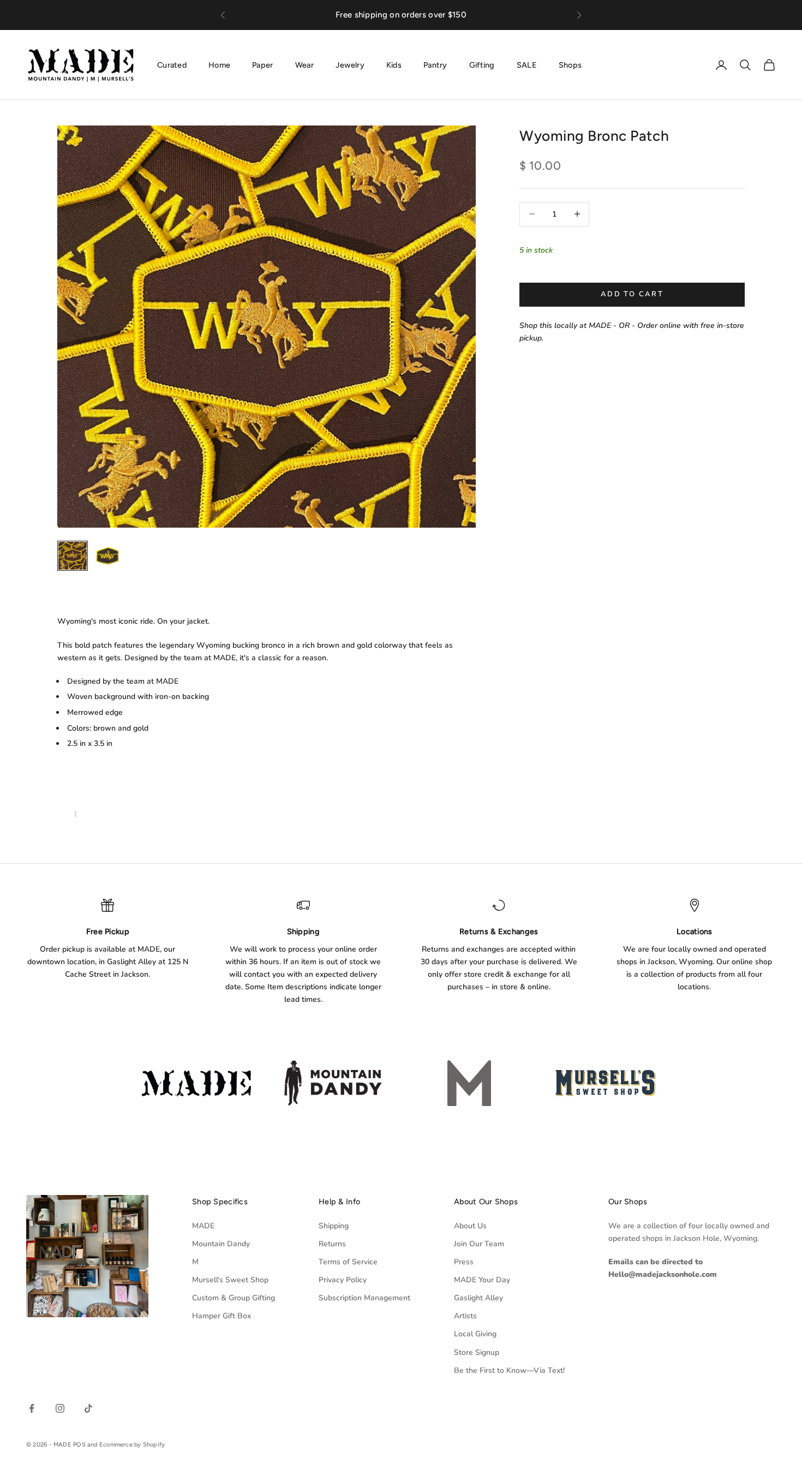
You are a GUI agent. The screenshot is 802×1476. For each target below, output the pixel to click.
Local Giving (475, 1334)
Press (464, 1262)
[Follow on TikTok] (88, 1408)
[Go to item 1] (72, 555)
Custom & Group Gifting (233, 1298)
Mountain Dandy (221, 1244)
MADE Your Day (482, 1280)
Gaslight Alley (478, 1298)
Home (219, 64)
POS (79, 1444)
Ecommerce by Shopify (132, 1444)
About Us (470, 1226)
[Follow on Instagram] (60, 1408)
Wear (304, 64)
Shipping (334, 1226)
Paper (262, 64)
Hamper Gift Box (221, 1316)
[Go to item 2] (107, 556)
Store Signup (476, 1352)
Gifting (482, 64)
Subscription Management (364, 1298)
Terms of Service (348, 1262)
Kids (394, 64)
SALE (527, 64)
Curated (172, 64)
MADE (203, 1226)
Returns (332, 1244)
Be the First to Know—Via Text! (509, 1370)
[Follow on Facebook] (31, 1408)
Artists (465, 1316)
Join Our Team (479, 1244)
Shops (570, 64)
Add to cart (632, 294)
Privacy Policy (343, 1280)
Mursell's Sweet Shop (230, 1280)
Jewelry (350, 64)
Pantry (435, 64)
